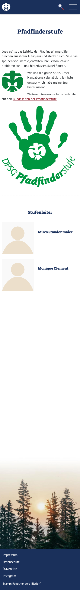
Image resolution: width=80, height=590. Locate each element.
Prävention (10, 569)
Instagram (9, 576)
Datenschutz (11, 562)
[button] (61, 7)
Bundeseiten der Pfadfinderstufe (35, 99)
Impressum (10, 555)
